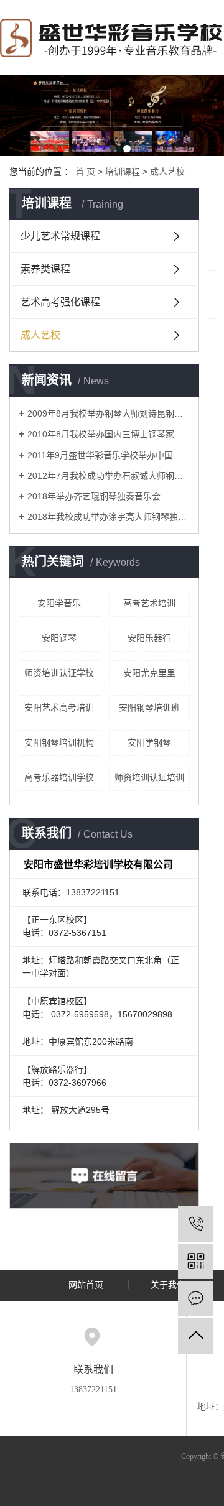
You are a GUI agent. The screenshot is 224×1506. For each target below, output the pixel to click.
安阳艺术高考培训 (59, 708)
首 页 (85, 172)
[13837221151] (195, 1224)
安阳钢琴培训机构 (59, 742)
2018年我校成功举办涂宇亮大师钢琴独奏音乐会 (108, 517)
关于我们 (168, 1285)
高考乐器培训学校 (59, 777)
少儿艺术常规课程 (60, 236)
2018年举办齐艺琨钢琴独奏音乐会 (94, 496)
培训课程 (122, 172)
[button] (97, 148)
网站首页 (85, 1285)
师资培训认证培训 (149, 777)
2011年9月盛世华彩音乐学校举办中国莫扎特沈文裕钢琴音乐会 (108, 455)
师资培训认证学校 (59, 673)
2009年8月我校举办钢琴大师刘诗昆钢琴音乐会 (108, 413)
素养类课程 (45, 269)
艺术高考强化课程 (60, 302)
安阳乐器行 (149, 638)
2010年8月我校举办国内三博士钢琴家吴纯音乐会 (108, 434)
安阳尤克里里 (149, 673)
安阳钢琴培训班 (149, 708)
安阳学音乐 (59, 603)
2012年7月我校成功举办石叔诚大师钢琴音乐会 (108, 476)
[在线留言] (195, 1298)
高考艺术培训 (149, 603)
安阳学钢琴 (149, 742)
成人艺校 (167, 172)
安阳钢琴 (59, 638)
